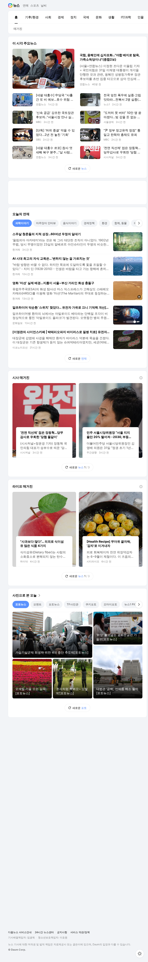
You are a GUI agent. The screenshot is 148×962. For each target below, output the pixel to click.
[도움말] (141, 378)
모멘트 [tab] (37, 604)
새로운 (79, 168)
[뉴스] (16, 5)
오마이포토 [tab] (110, 604)
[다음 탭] (138, 223)
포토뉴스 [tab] (20, 604)
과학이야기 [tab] (22, 223)
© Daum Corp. (17, 949)
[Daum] (10, 5)
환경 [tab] (104, 223)
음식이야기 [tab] (70, 223)
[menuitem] (16, 17)
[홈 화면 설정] (140, 954)
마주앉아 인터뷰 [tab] (46, 223)
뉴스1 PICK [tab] (131, 604)
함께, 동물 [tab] (120, 223)
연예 (26, 5)
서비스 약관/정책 (80, 932)
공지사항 (62, 932)
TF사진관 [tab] (72, 604)
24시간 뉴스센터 (44, 932)
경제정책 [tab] (89, 223)
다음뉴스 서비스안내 (20, 932)
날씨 (44, 5)
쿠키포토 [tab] (91, 604)
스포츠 (34, 5)
